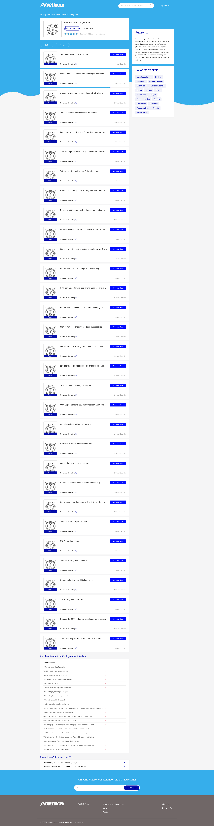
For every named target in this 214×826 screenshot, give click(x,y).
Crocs (158, 90)
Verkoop (63, 45)
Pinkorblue (141, 104)
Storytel (153, 95)
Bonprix (157, 99)
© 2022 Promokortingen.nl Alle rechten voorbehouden (61, 822)
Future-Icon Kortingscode (69, 15)
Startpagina (44, 15)
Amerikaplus (142, 113)
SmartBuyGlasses (144, 77)
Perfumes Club (143, 108)
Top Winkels (165, 6)
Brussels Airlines (156, 81)
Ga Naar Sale (118, 54)
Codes (47, 45)
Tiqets (105, 812)
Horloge (158, 77)
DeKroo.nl (154, 104)
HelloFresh (141, 95)
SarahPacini (142, 86)
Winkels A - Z (83, 804)
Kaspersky (141, 81)
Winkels (53, 15)
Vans (105, 808)
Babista (156, 108)
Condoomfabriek (157, 86)
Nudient (149, 90)
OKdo (139, 90)
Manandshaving (143, 99)
